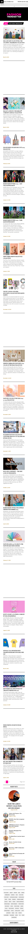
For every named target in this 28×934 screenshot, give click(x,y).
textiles (16, 915)
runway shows (17, 910)
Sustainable (12, 915)
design (10, 899)
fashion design (7, 903)
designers (14, 899)
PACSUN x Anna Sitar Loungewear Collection (17, 1)
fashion (14, 901)
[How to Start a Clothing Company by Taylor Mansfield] (14, 612)
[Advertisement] (14, 78)
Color (17, 894)
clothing (22, 892)
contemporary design (13, 897)
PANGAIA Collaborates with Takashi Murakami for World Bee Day (13, 652)
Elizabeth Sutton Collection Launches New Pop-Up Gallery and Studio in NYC (14, 436)
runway (12, 910)
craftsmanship (21, 897)
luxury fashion (11, 908)
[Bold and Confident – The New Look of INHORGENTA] (14, 469)
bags (19, 892)
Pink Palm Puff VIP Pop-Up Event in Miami (14, 882)
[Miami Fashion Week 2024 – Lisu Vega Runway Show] (14, 182)
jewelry (22, 906)
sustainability (6, 915)
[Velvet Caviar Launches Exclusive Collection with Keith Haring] (14, 289)
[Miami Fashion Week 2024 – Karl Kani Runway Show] (14, 218)
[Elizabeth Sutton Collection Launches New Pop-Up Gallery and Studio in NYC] (14, 432)
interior (12, 906)
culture (6, 899)
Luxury (6, 908)
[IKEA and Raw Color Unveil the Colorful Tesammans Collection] (14, 39)
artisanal (15, 892)
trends (23, 915)
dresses (6, 901)
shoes (23, 910)
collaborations (7, 894)
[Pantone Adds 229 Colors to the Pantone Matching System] (14, 542)
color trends (6, 897)
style (16, 912)
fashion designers (14, 903)
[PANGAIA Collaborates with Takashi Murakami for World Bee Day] (14, 648)
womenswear (14, 917)
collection (12, 894)
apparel (11, 892)
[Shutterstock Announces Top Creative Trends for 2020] (14, 686)
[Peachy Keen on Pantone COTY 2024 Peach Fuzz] (14, 145)
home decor (7, 906)
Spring (13, 912)
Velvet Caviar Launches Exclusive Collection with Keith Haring (13, 293)
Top (19, 915)
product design (7, 910)
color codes (21, 894)
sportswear (8, 912)
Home (6, 23)
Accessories (6, 892)
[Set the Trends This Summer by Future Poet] (14, 759)
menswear (17, 908)
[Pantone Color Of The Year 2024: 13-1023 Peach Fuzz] (14, 396)
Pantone (21, 908)
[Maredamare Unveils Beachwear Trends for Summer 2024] (14, 505)
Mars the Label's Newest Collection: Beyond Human (14, 806)
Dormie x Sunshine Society (15, 842)
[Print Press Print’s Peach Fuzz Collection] (14, 254)
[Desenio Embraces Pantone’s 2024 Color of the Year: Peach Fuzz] (14, 361)
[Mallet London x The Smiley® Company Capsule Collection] (14, 109)
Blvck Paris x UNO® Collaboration (16, 847)
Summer (20, 912)
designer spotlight (20, 899)
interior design (16, 906)
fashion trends (21, 903)
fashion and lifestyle (20, 901)
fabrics (10, 901)
